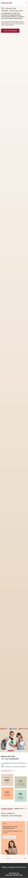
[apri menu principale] (26, 3)
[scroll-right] (26, 808)
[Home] (6, 3)
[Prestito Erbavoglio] (4, 750)
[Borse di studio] (11, 750)
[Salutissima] (24, 750)
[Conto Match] (17, 750)
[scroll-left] (3, 858)
